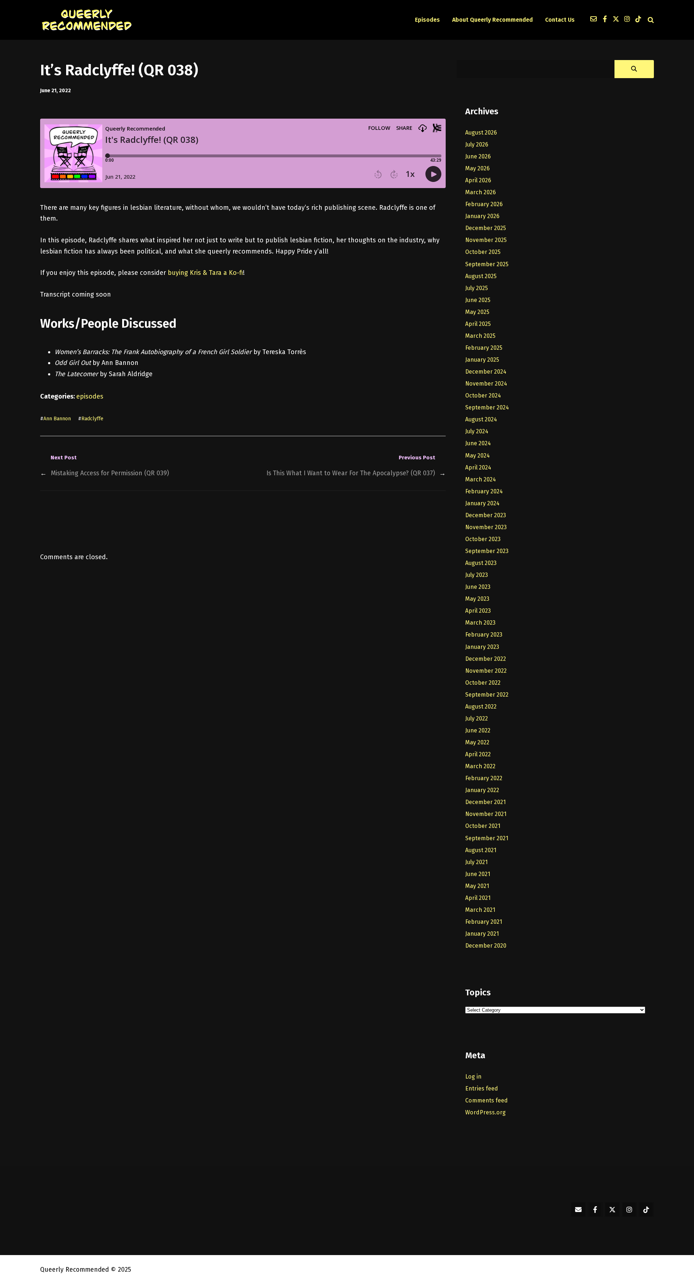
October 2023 (483, 539)
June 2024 (478, 443)
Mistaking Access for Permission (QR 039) (110, 473)
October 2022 (483, 682)
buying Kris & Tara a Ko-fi (205, 273)
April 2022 (478, 754)
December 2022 (485, 658)
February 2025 (483, 347)
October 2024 (483, 395)
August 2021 (480, 850)
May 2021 (477, 886)
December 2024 (485, 371)
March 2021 (480, 909)
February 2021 (483, 921)
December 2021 (485, 802)
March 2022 (480, 766)
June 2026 (478, 156)
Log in (473, 1076)
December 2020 (485, 945)
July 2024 (476, 431)
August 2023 (481, 563)
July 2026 (476, 144)
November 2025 (486, 240)
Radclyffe (92, 419)
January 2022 (482, 790)
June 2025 (477, 300)
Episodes (427, 19)
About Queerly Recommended (492, 19)
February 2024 (484, 491)
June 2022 (477, 730)
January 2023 (482, 646)
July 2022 (476, 718)
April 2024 (478, 467)
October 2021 (482, 825)
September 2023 (487, 551)
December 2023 (485, 515)
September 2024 (487, 407)
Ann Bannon (57, 419)
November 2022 (486, 670)
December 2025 (485, 228)
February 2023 (483, 634)
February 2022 (483, 778)
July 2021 (476, 862)
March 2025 (480, 335)
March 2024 (480, 479)
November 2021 (485, 814)
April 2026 (478, 180)
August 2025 (481, 276)
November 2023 (486, 527)
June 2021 (477, 874)
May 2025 (477, 312)
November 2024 (486, 383)
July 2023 (476, 574)
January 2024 (482, 503)
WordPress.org (485, 1112)
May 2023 (477, 598)
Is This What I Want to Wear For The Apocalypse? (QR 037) (350, 473)
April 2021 (477, 897)
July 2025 (476, 288)
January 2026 (482, 216)
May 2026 (477, 168)
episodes (89, 396)
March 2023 (480, 622)
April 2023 (478, 610)
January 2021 (482, 933)
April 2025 (478, 323)
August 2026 (481, 132)
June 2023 (477, 586)
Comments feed (486, 1100)
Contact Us (560, 19)
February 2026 (484, 204)
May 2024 (477, 455)
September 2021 (486, 838)
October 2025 (483, 251)
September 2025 (487, 264)
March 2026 (480, 192)
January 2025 (482, 359)
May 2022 (477, 742)
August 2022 (481, 706)
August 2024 (481, 419)
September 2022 (487, 694)
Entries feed (481, 1088)
